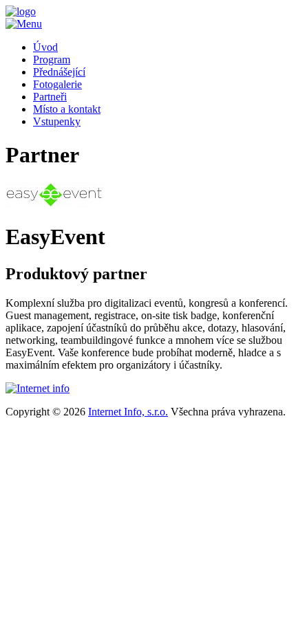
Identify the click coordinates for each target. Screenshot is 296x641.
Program (51, 59)
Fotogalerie (57, 84)
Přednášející (59, 72)
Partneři (50, 96)
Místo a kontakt (67, 109)
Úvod (45, 47)
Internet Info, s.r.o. (128, 411)
